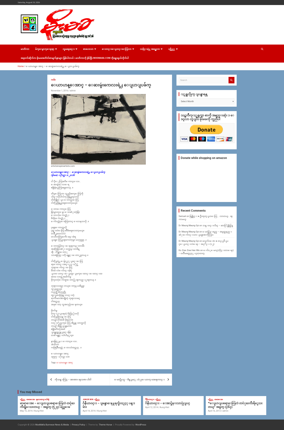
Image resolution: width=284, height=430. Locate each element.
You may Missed (31, 392)
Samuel (182, 216)
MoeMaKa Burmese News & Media (52, 424)
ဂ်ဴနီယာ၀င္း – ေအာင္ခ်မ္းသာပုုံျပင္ (167, 403)
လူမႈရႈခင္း (69, 49)
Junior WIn (88, 399)
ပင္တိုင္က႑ (171, 49)
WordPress (140, 424)
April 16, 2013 (214, 411)
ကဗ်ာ (53, 80)
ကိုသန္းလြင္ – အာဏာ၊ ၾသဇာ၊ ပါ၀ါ (73, 379)
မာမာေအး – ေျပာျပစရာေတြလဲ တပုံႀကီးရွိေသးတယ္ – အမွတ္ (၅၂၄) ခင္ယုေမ (47, 405)
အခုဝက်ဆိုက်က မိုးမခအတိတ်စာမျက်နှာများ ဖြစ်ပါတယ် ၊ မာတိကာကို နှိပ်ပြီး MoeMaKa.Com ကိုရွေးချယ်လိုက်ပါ (75, 58)
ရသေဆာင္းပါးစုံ (42, 399)
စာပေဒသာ (88, 49)
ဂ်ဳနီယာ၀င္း (149, 399)
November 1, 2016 (59, 90)
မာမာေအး (30, 399)
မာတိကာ (25, 49)
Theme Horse (105, 424)
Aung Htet (39, 411)
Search (231, 80)
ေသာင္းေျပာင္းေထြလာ (116, 49)
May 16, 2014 (26, 411)
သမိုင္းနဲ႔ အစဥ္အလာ (150, 49)
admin (73, 90)
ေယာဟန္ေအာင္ (65, 362)
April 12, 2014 (151, 407)
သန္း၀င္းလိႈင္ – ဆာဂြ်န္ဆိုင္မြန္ (217, 225)
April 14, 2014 (89, 411)
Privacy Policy (78, 424)
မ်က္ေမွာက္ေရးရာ (44, 49)
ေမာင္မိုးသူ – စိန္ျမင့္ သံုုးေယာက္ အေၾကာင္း (139, 379)
